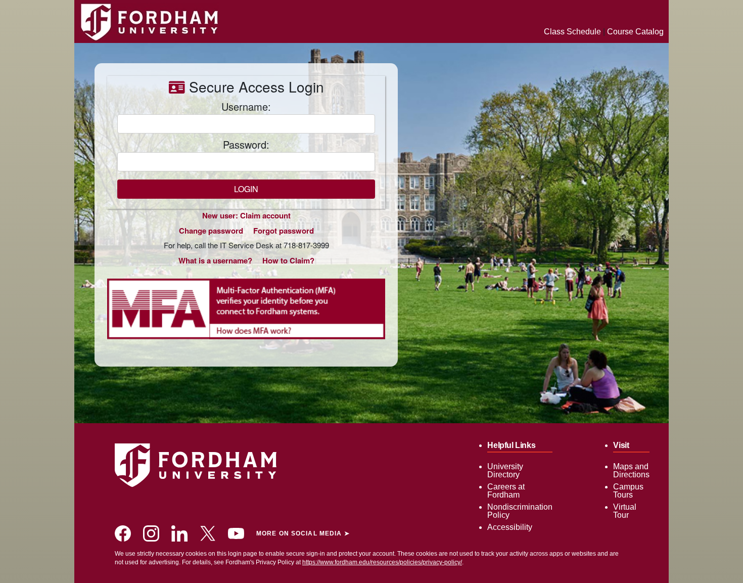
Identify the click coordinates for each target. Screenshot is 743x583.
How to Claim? (288, 260)
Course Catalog (635, 31)
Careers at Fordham (506, 490)
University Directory (505, 470)
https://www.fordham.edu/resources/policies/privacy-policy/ (382, 562)
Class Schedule (572, 31)
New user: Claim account (246, 215)
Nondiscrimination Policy (519, 511)
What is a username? (215, 260)
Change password (211, 230)
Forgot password (283, 230)
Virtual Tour (624, 511)
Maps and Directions (631, 470)
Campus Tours (628, 490)
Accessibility (509, 527)
